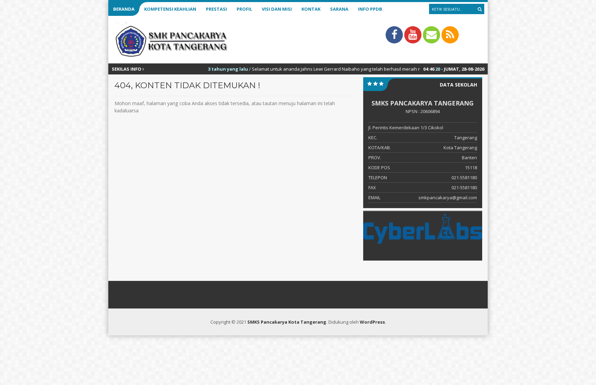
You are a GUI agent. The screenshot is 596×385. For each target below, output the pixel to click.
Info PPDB (370, 9)
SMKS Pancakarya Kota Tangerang (286, 322)
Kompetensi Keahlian (170, 9)
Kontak (310, 9)
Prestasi (216, 9)
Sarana (339, 9)
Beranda (124, 9)
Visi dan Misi (277, 9)
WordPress (372, 322)
